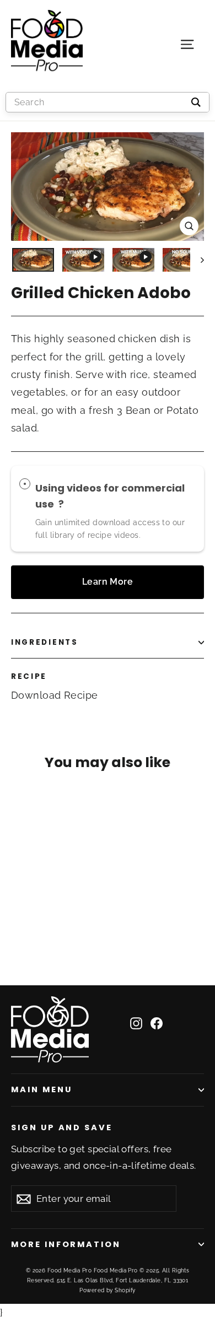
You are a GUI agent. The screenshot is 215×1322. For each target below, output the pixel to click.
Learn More (107, 581)
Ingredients (44, 642)
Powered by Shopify (107, 1290)
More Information (66, 1244)
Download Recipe (54, 695)
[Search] (196, 102)
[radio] (24, 484)
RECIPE (29, 676)
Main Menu (41, 1089)
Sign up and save (61, 1127)
